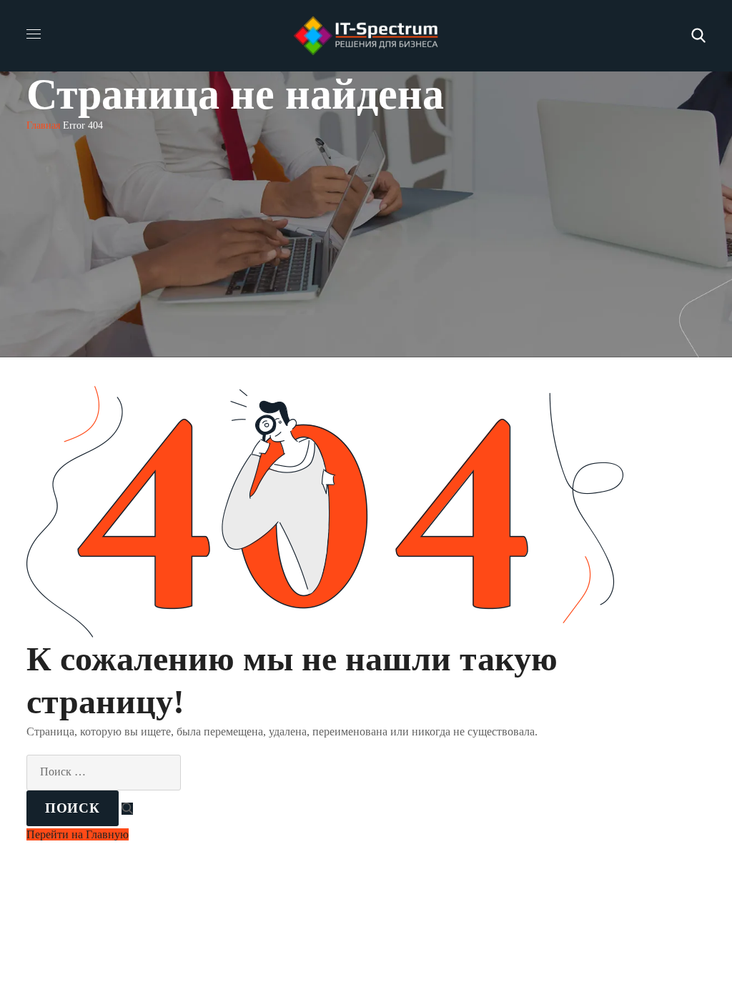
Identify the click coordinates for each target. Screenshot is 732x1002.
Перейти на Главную (77, 834)
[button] (698, 35)
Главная (43, 125)
